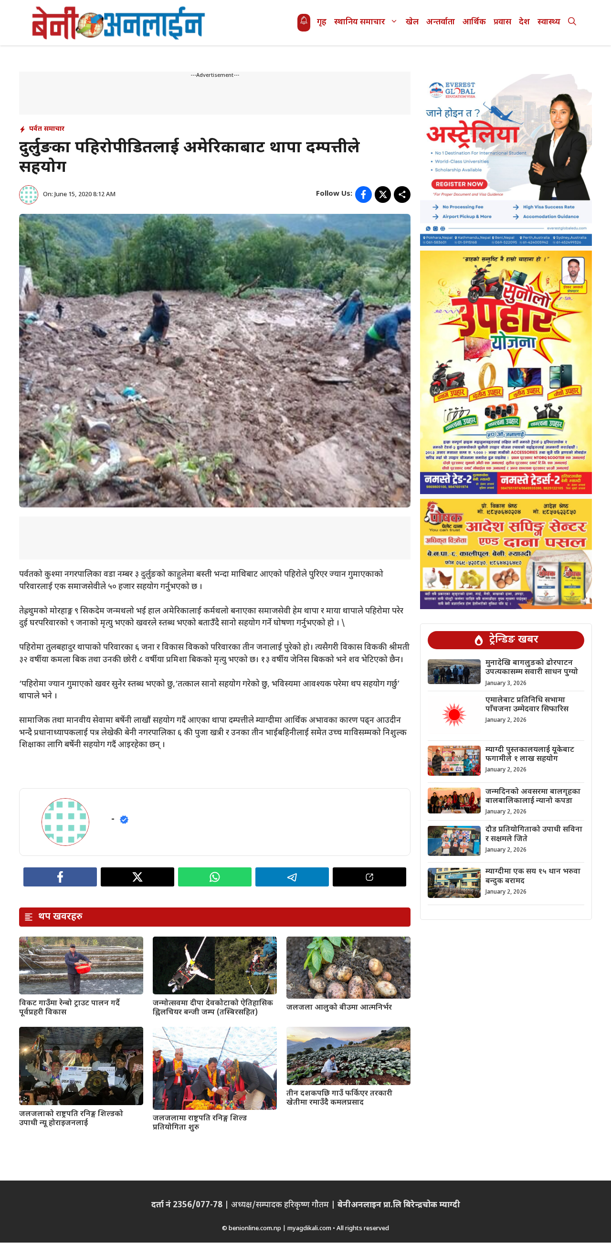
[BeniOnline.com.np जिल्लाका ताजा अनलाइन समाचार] (119, 22)
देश (524, 22)
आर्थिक (474, 22)
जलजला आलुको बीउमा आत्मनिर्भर (339, 1008)
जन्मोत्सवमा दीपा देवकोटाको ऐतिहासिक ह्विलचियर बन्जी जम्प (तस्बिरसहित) (213, 1008)
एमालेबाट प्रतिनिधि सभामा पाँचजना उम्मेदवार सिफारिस (527, 705)
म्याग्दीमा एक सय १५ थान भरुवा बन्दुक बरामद (532, 876)
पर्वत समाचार (46, 129)
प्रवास (502, 22)
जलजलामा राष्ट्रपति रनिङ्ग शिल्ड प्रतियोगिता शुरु (200, 1123)
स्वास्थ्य (548, 22)
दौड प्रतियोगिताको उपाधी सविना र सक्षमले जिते (533, 834)
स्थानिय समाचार (359, 22)
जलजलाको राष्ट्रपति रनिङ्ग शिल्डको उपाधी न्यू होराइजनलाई (71, 1118)
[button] (572, 22)
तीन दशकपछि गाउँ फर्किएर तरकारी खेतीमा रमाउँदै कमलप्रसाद (339, 1098)
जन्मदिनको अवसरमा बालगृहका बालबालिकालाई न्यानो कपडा (532, 796)
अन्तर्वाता (440, 22)
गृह (322, 22)
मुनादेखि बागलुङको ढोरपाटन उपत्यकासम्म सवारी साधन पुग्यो (531, 668)
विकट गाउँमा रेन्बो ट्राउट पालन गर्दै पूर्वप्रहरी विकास (69, 1008)
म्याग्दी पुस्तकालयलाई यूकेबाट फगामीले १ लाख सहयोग (529, 754)
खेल (412, 22)
